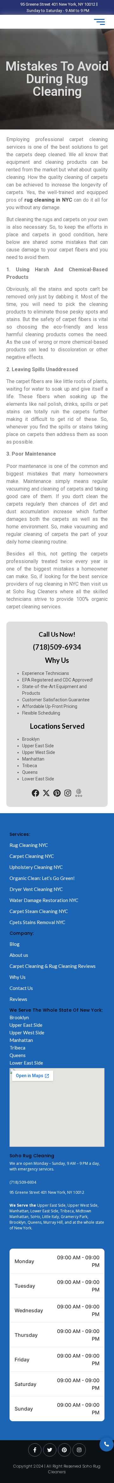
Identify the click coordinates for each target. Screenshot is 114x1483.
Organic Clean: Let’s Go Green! (42, 878)
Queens (18, 1055)
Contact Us (21, 988)
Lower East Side (26, 1063)
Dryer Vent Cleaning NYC (36, 889)
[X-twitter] (46, 793)
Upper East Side (26, 1025)
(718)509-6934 (57, 647)
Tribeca (17, 1047)
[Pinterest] (57, 793)
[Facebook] (35, 793)
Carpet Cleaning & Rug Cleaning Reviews (53, 966)
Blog (15, 944)
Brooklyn (19, 1017)
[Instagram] (67, 793)
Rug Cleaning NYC (29, 845)
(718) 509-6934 (23, 1182)
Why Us (18, 977)
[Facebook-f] (34, 1450)
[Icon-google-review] (78, 793)
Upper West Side (27, 1032)
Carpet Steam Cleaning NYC (39, 911)
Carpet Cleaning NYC (32, 856)
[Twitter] (49, 1450)
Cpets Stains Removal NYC (37, 922)
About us (19, 955)
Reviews (18, 999)
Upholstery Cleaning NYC (36, 867)
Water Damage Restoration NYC (44, 900)
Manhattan (21, 1040)
